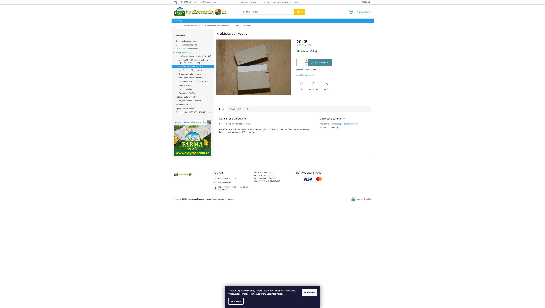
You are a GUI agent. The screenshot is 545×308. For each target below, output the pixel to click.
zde (283, 293)
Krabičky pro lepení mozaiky (191, 66)
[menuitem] (178, 21)
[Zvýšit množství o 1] (306, 60)
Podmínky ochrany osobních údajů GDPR (281, 2)
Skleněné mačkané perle (186, 44)
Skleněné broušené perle (186, 41)
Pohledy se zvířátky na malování (192, 77)
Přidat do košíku (322, 62)
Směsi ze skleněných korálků (188, 48)
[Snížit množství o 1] (306, 64)
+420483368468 (224, 182)
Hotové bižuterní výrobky (186, 97)
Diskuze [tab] (250, 109)
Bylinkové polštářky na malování (192, 74)
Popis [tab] (221, 109)
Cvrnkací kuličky (185, 89)
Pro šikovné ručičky (184, 52)
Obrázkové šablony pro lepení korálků (195, 56)
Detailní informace (304, 75)
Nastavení (236, 301)
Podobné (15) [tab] (235, 109)
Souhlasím (309, 292)
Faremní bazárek (183, 104)
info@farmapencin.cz (227, 178)
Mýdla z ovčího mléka (185, 108)
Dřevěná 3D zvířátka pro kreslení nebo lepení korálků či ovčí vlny (195, 61)
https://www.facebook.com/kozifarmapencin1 (233, 188)
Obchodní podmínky (248, 2)
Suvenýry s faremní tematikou (188, 100)
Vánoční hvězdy (185, 85)
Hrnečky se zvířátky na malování (192, 70)
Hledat (299, 12)
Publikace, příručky (187, 93)
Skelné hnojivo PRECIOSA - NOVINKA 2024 (193, 112)
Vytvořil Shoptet (364, 199)
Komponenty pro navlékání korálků (193, 81)
